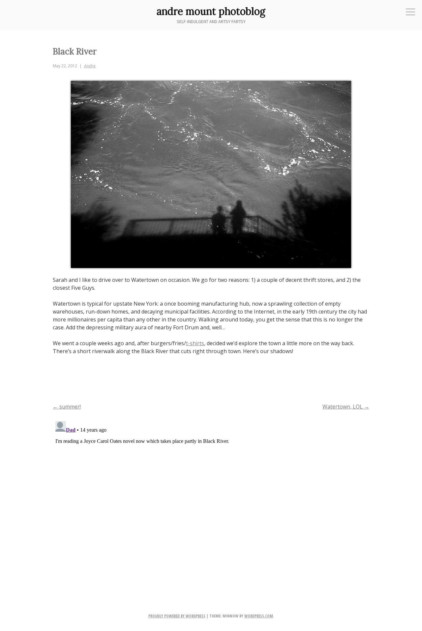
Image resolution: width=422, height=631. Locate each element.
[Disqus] (211, 500)
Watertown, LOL (345, 406)
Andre (90, 66)
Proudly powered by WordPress (176, 616)
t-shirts (195, 343)
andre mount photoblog (211, 11)
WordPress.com (258, 616)
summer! (67, 406)
